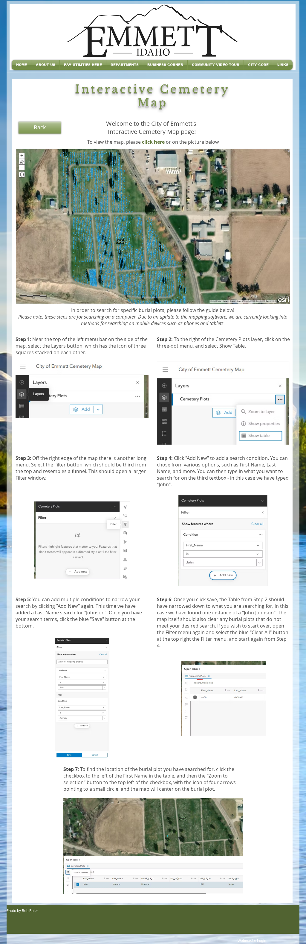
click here (153, 142)
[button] (45, 65)
